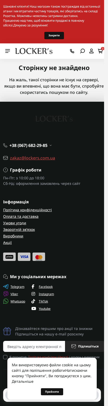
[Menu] (7, 51)
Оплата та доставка (21, 216)
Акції (7, 242)
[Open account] (91, 51)
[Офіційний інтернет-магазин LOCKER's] (34, 50)
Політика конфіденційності (27, 209)
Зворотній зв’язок (19, 229)
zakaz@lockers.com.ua (32, 158)
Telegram (17, 286)
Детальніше (23, 381)
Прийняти (52, 391)
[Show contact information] (72, 51)
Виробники (13, 235)
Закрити (54, 35)
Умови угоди (14, 222)
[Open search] (82, 51)
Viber (14, 294)
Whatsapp (17, 301)
